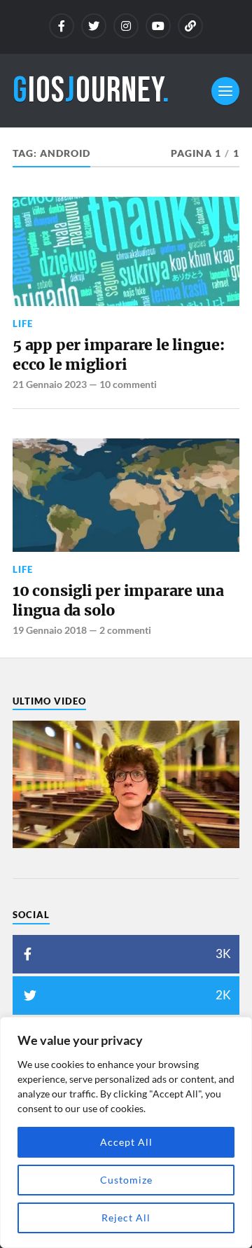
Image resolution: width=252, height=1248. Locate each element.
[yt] (158, 26)
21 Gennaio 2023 (50, 384)
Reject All (126, 1217)
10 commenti (128, 384)
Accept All (126, 1142)
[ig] (126, 26)
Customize (126, 1180)
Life (23, 323)
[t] (93, 26)
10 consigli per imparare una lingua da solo (118, 600)
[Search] (190, 26)
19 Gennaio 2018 (50, 630)
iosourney (91, 90)
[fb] (61, 26)
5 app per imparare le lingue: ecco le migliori (119, 354)
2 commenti (125, 630)
